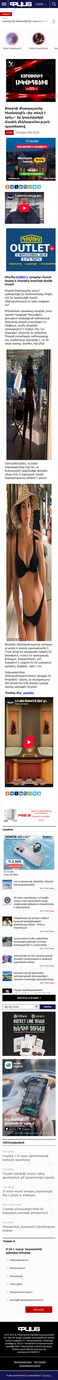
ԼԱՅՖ (9, 132)
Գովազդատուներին (29, 1365)
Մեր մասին (40, 1362)
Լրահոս (8, 829)
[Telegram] (39, 187)
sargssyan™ (47, 1375)
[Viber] (25, 187)
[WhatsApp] (30, 187)
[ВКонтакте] (12, 187)
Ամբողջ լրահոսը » (29, 998)
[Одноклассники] (7, 187)
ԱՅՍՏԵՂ (21, 276)
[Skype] (34, 187)
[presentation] (46, 23)
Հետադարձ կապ (23, 1362)
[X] (16, 187)
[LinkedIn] (21, 187)
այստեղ (28, 692)
